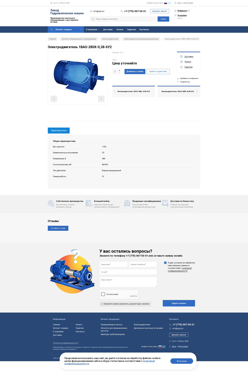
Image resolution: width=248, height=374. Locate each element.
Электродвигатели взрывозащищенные (141, 39)
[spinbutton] (115, 71)
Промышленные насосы (111, 324)
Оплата (119, 29)
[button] (119, 70)
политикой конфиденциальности (180, 269)
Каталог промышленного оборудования (79, 39)
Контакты (144, 29)
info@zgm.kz (177, 328)
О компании (91, 29)
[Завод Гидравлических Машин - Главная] (67, 12)
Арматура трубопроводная (113, 334)
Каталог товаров (64, 29)
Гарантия (131, 29)
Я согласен (182, 361)
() (183, 11)
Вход (179, 3)
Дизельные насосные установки (148, 328)
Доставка (108, 29)
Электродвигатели (110, 39)
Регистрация (188, 3)
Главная (52, 39)
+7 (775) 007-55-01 (135, 11)
